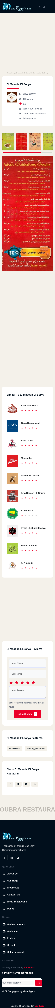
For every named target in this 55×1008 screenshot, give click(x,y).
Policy (10, 908)
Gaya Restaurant (30, 423)
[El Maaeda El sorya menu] (8, 141)
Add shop (12, 931)
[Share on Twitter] (18, 784)
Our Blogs (12, 880)
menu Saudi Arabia (17, 901)
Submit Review (25, 714)
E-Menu (11, 938)
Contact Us (13, 894)
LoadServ (39, 1006)
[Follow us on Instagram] (11, 857)
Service (6, 917)
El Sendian (27, 510)
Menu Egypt (29, 991)
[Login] (44, 6)
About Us (12, 873)
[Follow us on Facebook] (4, 857)
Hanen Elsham (29, 545)
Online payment (15, 952)
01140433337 (29, 94)
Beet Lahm (27, 440)
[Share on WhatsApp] (34, 784)
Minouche (26, 458)
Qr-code (11, 945)
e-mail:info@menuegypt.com (17, 972)
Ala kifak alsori (29, 405)
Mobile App (13, 887)
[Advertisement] (27, 42)
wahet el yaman (30, 475)
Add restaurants (16, 924)
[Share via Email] (26, 784)
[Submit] (39, 983)
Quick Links (8, 866)
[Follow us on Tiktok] (18, 857)
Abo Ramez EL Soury (33, 493)
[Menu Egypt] (16, 6)
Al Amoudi (27, 563)
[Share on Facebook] (10, 784)
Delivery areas (29, 118)
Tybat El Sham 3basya (33, 528)
